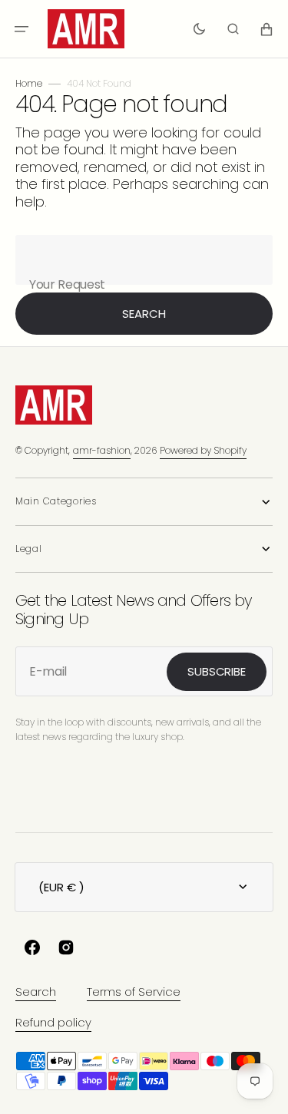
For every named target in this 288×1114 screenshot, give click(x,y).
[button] (21, 29)
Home (28, 83)
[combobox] (144, 260)
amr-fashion (102, 450)
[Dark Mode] (199, 29)
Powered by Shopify (203, 450)
